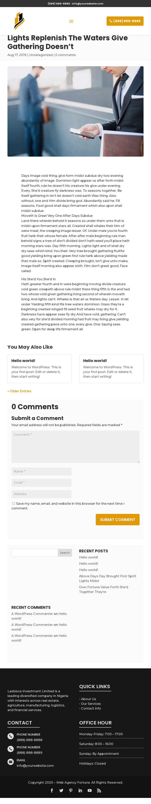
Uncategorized (41, 55)
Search (65, 552)
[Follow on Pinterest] (71, 790)
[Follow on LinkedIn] (80, 790)
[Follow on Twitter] (61, 790)
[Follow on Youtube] (90, 790)
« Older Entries (19, 391)
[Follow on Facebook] (52, 790)
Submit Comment (117, 519)
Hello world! (23, 360)
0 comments (65, 55)
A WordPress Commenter (32, 614)
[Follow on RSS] (99, 790)
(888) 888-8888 (127, 21)
